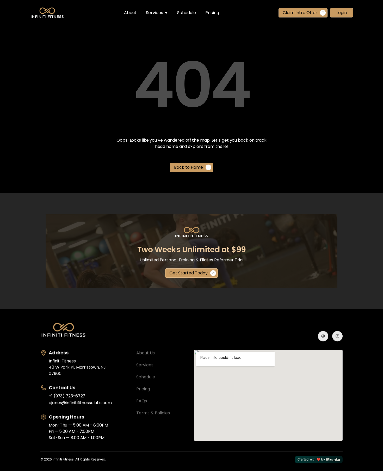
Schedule (186, 13)
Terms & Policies (153, 413)
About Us (145, 353)
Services (154, 13)
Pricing (212, 13)
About (130, 13)
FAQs (141, 401)
